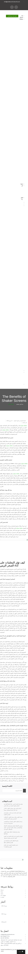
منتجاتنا (22, 19)
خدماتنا (22, 17)
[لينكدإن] (12, 7)
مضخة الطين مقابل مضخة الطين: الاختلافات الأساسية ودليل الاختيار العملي (13, 818)
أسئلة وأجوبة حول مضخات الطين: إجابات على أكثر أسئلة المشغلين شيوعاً (12, 809)
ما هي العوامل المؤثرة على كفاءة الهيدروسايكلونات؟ (11, 846)
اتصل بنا (22, 198)
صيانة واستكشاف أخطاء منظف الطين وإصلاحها (12, 832)
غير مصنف (18, 404)
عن (22, 185)
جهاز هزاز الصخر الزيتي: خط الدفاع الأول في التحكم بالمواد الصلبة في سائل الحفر (13, 805)
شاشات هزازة (23, 425)
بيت (22, 15)
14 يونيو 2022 (9, 420)
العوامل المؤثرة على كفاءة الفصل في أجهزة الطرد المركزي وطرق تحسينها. (13, 837)
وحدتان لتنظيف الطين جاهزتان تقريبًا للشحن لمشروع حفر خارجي (13, 822)
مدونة (22, 184)
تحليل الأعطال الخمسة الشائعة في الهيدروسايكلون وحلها (11, 841)
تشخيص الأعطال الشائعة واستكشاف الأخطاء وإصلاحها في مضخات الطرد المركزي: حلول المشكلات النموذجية (13, 827)
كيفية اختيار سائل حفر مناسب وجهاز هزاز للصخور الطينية (12, 813)
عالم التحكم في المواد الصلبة (20, 420)
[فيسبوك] (16, 7)
